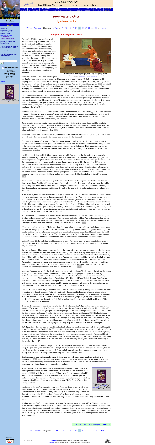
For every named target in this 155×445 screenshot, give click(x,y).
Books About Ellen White (8, 48)
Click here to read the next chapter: (92, 424)
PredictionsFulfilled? (46, 9)
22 (89, 28)
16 (70, 28)
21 (86, 28)
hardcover (3, 100)
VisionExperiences (33, 9)
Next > (103, 28)
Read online (5, 37)
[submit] (2, 63)
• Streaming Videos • (9, 73)
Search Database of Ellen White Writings (8, 54)
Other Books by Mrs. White (9, 46)
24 (96, 28)
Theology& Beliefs (88, 9)
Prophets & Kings (6, 35)
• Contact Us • (9, 78)
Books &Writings (10, 24)
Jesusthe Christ (68, 9)
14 (63, 28)
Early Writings (5, 43)
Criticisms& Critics (98, 9)
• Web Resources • (10, 75)
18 (76, 28)
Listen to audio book (7, 38)
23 (92, 28)
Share (3, 81)
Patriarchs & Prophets (7, 41)
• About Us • (10, 70)
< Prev (55, 28)
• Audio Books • (10, 71)
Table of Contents (34, 28)
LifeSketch (23, 9)
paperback (8, 100)
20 (83, 28)
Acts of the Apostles (7, 32)
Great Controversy (6, 30)
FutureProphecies (57, 9)
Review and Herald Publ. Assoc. (88, 76)
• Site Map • (9, 76)
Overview (3, 29)
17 (73, 28)
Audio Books (4, 51)
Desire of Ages (5, 33)
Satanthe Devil (78, 9)
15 (66, 28)
